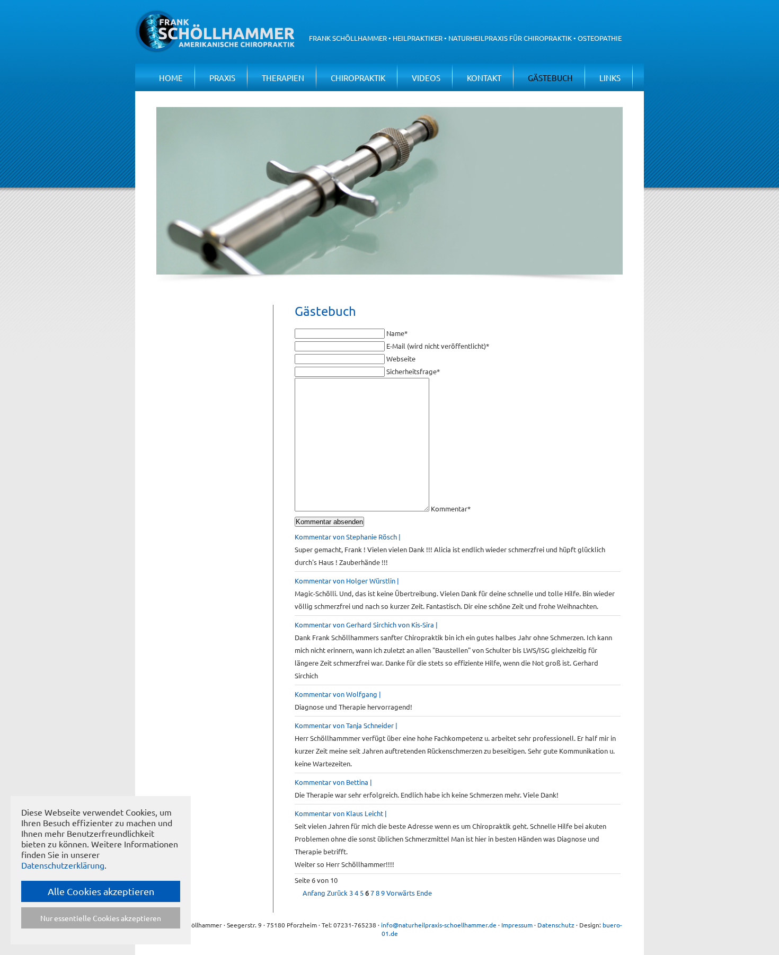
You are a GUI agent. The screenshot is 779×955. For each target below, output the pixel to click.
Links (610, 78)
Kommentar (451, 508)
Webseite (400, 358)
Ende (424, 892)
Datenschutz (555, 925)
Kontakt (484, 78)
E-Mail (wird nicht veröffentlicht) (437, 345)
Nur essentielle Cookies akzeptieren (100, 918)
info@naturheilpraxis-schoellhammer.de (439, 925)
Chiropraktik (358, 78)
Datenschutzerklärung (62, 865)
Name (397, 333)
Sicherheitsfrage (413, 371)
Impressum (517, 925)
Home (171, 78)
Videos (426, 78)
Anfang (314, 892)
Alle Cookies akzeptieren (101, 891)
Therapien (283, 78)
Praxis (222, 78)
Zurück (337, 892)
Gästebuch (550, 78)
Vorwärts (400, 892)
